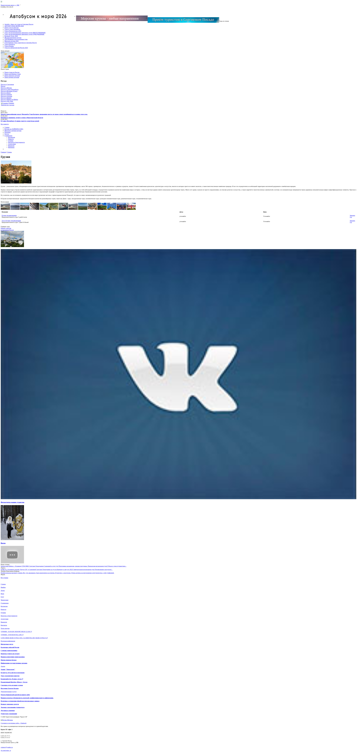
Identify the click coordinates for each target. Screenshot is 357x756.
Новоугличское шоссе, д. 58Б (10, 5)
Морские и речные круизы (12, 130)
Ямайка (3, 587)
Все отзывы (4, 577)
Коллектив (11, 137)
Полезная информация (8, 641)
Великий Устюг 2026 (11, 36)
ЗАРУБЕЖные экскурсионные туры (16, 39)
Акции (3, 666)
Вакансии (11, 145)
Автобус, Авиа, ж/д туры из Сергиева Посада (18, 24)
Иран (2, 593)
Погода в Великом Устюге (9, 91)
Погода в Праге (6, 93)
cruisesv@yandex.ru (7, 747)
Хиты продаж (5, 628)
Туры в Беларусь (9, 44)
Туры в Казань (9, 46)
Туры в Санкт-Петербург (12, 29)
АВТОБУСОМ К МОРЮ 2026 (14, 26)
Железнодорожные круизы (12, 37)
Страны (6, 127)
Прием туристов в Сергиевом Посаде (7, 229)
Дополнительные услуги (8, 691)
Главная (3, 152)
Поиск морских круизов (12, 75)
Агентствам (12, 144)
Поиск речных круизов (11, 77)
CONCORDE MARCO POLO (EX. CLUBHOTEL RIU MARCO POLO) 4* (24, 638)
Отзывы (10, 140)
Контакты (11, 147)
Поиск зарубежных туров (12, 74)
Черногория (4, 600)
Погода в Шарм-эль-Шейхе (9, 99)
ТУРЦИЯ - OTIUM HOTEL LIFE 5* (12, 635)
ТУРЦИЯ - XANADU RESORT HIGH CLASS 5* (16, 631)
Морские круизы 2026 (11, 41)
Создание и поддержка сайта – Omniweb (13, 723)
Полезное (7, 132)
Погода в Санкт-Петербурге (10, 89)
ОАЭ (2, 597)
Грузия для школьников (9, 215)
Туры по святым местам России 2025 (16, 47)
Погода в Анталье (6, 96)
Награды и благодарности (16, 142)
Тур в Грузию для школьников (11, 220)
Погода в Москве (6, 88)
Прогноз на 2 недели (7, 105)
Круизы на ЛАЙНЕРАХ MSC (13, 129)
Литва (3, 590)
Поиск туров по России (11, 72)
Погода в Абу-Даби (7, 101)
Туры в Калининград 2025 (12, 31)
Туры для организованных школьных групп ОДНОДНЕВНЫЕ (24, 34)
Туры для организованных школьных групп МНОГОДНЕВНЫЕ (25, 32)
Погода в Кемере (6, 98)
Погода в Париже (6, 94)
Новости (11, 139)
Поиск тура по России (11, 27)
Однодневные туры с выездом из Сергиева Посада (20, 42)
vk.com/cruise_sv (6, 750)
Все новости (5, 124)
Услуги (6, 134)
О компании (8, 135)
